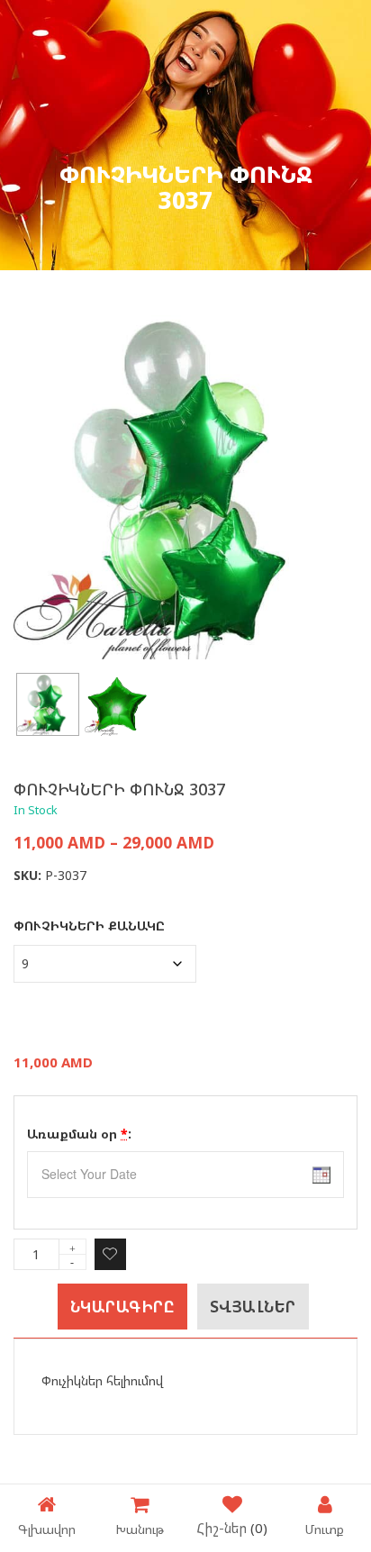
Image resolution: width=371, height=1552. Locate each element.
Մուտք (324, 1528)
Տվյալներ (253, 1306)
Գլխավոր (47, 1528)
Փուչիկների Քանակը (89, 925)
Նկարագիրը (123, 1306)
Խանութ (139, 1528)
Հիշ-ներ (231, 1528)
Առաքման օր (79, 1133)
